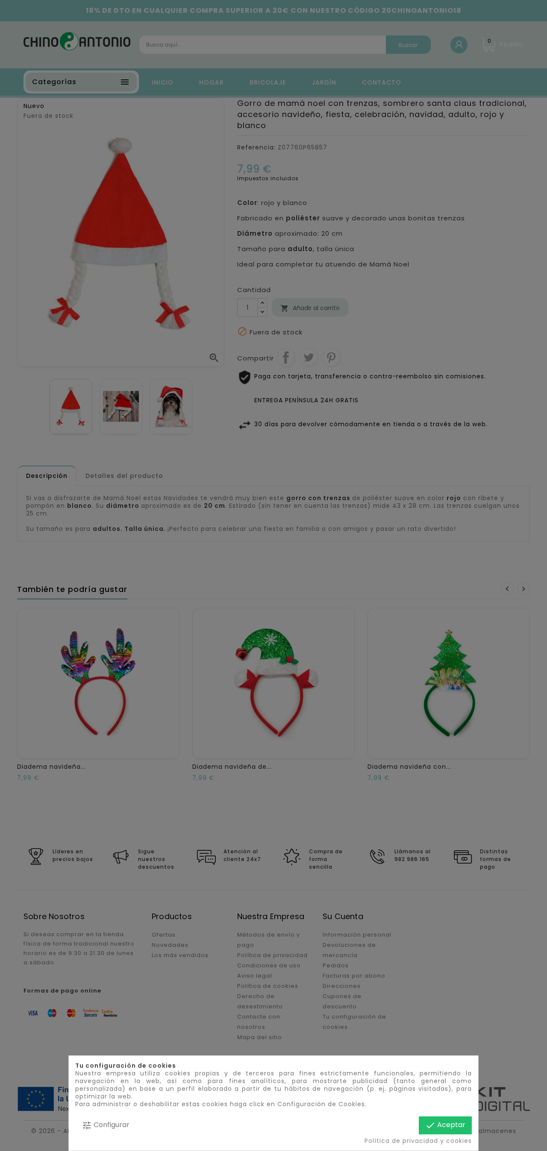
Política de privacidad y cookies (418, 1141)
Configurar (105, 1125)
